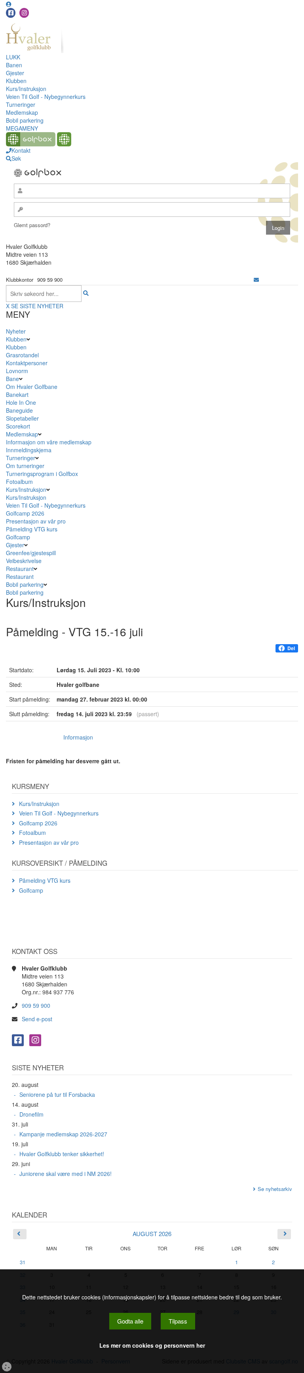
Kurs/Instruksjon (26, 89)
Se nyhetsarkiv (275, 1189)
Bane (12, 379)
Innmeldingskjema (28, 450)
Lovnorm (17, 371)
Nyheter (16, 331)
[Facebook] (10, 13)
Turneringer (20, 104)
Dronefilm (31, 1114)
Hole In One (21, 402)
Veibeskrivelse (24, 561)
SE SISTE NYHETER (37, 306)
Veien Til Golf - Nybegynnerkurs (46, 97)
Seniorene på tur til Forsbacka (57, 1094)
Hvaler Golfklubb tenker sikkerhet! (61, 1154)
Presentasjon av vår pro (36, 521)
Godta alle (130, 1321)
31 (22, 1262)
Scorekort (18, 426)
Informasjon (78, 737)
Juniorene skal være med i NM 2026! (65, 1174)
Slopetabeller (22, 418)
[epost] (256, 279)
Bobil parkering (25, 120)
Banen (14, 65)
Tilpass (178, 1321)
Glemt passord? (32, 225)
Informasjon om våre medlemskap (48, 442)
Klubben (16, 81)
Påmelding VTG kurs (31, 529)
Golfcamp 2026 (25, 513)
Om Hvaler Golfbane (31, 387)
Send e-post (37, 1019)
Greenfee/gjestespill (31, 553)
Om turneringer (25, 466)
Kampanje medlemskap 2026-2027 (63, 1134)
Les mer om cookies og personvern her (152, 1345)
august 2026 (152, 1233)
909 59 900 (36, 1005)
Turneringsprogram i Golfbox (42, 474)
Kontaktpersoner (27, 363)
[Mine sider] (8, 4)
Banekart (17, 394)
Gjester (15, 73)
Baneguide (19, 410)
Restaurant (20, 569)
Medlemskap (22, 112)
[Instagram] (24, 13)
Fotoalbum (19, 481)
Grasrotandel (22, 355)
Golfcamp (18, 537)
